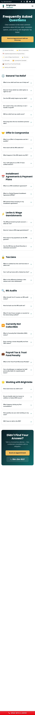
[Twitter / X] (24, 1)
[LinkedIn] (27, 1)
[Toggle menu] (32, 6)
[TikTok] (33, 1)
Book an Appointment (17, 453)
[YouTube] (30, 1)
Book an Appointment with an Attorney (17, 39)
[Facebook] (21, 1)
